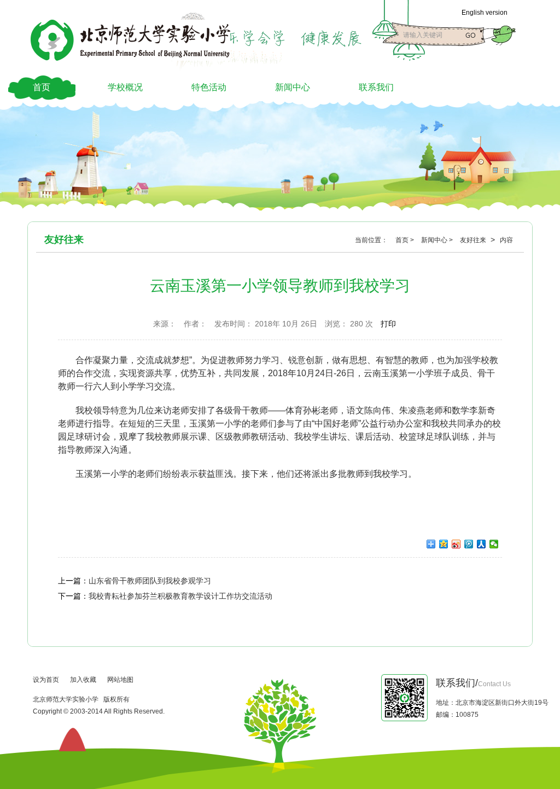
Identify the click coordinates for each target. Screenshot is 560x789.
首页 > (405, 240)
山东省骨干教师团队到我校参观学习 (150, 580)
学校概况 (125, 87)
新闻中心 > (437, 240)
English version (485, 12)
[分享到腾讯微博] (469, 544)
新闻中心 (292, 87)
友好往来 (474, 240)
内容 (506, 240)
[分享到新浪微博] (456, 544)
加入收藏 (83, 679)
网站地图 (120, 679)
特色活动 (208, 87)
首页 (41, 87)
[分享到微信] (494, 544)
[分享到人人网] (481, 544)
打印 (388, 323)
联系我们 (376, 87)
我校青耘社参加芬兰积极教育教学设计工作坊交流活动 (180, 596)
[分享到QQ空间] (443, 544)
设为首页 (46, 679)
